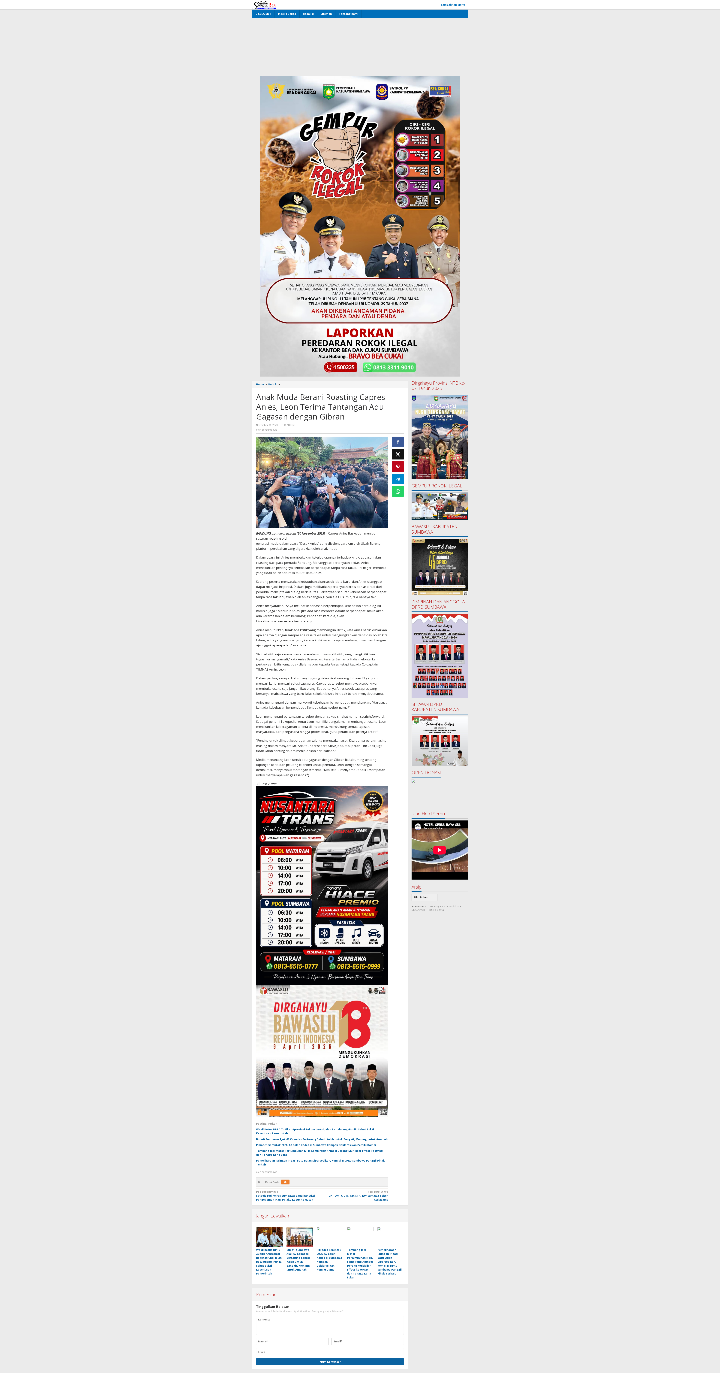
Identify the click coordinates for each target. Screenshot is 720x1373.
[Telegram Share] (398, 479)
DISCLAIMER (418, 909)
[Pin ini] (398, 466)
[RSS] (285, 1182)
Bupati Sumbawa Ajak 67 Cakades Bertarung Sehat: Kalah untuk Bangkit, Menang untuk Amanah (322, 1139)
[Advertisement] (360, 46)
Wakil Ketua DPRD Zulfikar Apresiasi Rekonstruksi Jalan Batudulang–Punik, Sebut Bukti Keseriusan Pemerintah (269, 1261)
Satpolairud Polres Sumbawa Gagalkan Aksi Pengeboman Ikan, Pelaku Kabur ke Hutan (285, 1195)
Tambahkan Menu (452, 4)
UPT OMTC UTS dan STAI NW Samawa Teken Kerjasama (358, 1195)
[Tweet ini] (398, 454)
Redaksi (454, 906)
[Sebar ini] (398, 442)
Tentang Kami (438, 906)
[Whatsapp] (398, 491)
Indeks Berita (436, 909)
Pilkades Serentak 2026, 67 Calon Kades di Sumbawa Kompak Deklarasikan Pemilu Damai (316, 1145)
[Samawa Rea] (264, 4)
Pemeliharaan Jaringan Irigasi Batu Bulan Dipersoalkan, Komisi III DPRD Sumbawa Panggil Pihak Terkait (389, 1261)
